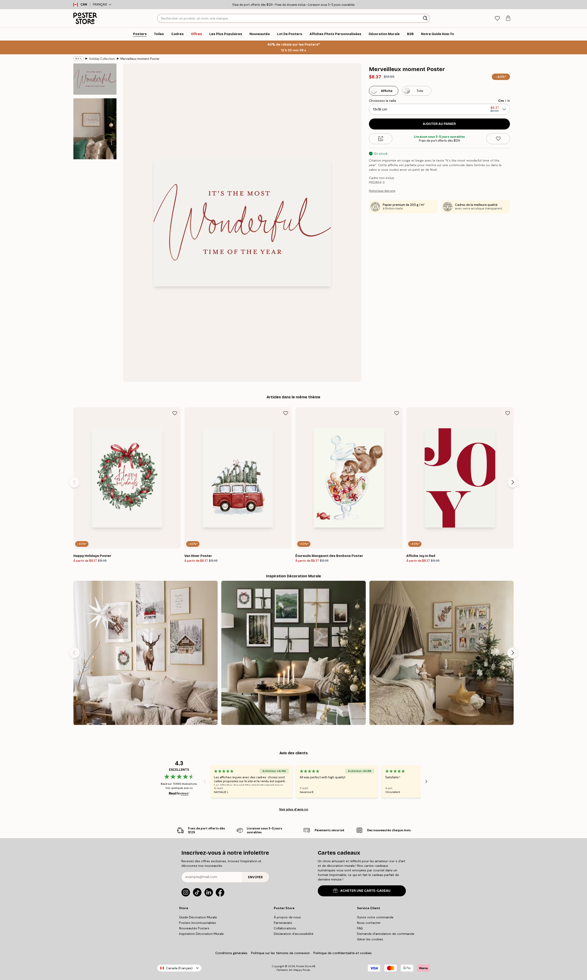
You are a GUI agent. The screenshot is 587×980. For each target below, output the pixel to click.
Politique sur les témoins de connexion (280, 953)
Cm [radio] (501, 101)
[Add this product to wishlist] (498, 138)
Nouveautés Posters (194, 928)
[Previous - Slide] (74, 482)
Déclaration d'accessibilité (293, 934)
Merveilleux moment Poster (140, 59)
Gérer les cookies (370, 939)
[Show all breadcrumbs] (78, 58)
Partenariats (283, 923)
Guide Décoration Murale (198, 917)
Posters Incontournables (197, 923)
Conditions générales (231, 953)
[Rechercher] (425, 18)
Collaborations (285, 928)
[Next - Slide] (512, 482)
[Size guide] (381, 138)
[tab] (497, 18)
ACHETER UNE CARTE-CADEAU (365, 891)
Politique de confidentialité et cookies (342, 953)
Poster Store (303, 966)
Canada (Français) (179, 968)
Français (100, 4)
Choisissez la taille (382, 101)
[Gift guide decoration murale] (293, 653)
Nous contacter (369, 923)
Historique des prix (382, 191)
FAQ (360, 928)
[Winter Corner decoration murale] (145, 653)
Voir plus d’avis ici (293, 809)
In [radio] (508, 101)
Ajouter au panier (439, 124)
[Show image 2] (94, 128)
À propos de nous (287, 917)
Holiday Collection (102, 59)
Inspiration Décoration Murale (201, 934)
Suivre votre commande (375, 917)
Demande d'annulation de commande (385, 934)
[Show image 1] (94, 79)
